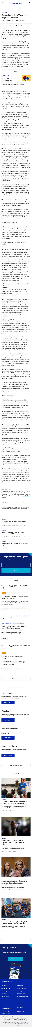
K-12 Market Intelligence (23, 1014)
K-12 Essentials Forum (18, 623)
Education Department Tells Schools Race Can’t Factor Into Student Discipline (14, 883)
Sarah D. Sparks (5, 851)
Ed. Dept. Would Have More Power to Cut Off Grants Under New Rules (14, 802)
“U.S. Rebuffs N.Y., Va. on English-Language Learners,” (15, 166)
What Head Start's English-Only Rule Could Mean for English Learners (14, 923)
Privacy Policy (6, 1020)
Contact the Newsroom (22, 996)
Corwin (20, 668)
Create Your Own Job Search (15, 765)
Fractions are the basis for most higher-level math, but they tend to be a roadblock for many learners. (14, 83)
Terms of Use (22, 1023)
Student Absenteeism (13, 653)
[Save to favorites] (16, 25)
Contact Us (20, 985)
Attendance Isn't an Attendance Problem (12, 657)
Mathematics (5, 75)
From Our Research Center (9, 76)
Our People (4, 993)
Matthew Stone (5, 810)
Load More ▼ (16, 940)
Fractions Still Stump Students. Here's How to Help (10, 79)
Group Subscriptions (6, 1011)
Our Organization (5, 988)
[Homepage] (16, 3)
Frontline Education (24, 608)
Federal (4, 12)
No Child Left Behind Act (14, 502)
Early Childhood (6, 623)
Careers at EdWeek (6, 998)
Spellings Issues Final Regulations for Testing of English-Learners (14, 544)
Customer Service (21, 993)
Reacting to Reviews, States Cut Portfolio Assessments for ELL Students (12, 533)
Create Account (15, 958)
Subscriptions (4, 1005)
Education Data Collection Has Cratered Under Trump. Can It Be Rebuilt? (12, 842)
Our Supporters (5, 996)
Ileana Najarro (4, 930)
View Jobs (7, 702)
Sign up (16, 570)
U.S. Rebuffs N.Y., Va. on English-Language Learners (13, 522)
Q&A (8, 838)
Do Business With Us (23, 1003)
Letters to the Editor (21, 988)
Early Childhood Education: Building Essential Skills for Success (14, 627)
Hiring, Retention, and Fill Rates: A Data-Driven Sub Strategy (15, 597)
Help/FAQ (19, 991)
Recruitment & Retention (14, 593)
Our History (4, 991)
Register (4, 638)
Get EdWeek (4, 1003)
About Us (4, 985)
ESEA (23, 502)
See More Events (16, 678)
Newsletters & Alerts (6, 1008)
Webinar (24, 593)
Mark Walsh (4, 892)
